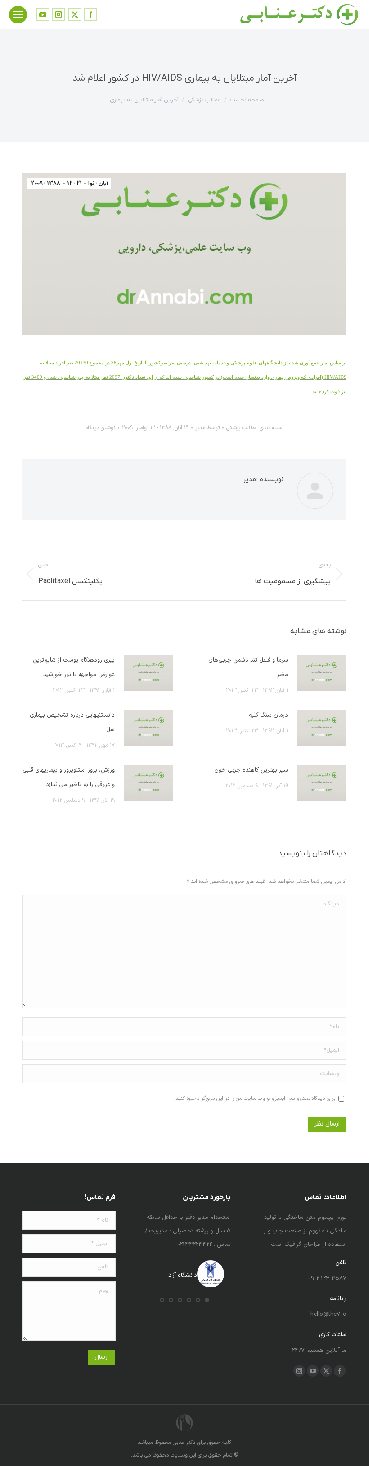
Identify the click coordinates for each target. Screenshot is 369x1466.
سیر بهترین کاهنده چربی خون (251, 770)
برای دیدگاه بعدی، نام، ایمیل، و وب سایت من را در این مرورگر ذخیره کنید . (253, 1098)
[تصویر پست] (321, 673)
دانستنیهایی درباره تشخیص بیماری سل (72, 722)
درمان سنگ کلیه (268, 715)
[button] (207, 1300)
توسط (207, 428)
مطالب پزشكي (241, 428)
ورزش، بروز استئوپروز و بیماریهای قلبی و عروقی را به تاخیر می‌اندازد (68, 777)
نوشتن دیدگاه (100, 428)
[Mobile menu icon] (18, 14)
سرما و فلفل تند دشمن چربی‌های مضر (248, 667)
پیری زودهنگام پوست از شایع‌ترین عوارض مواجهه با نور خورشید (74, 667)
